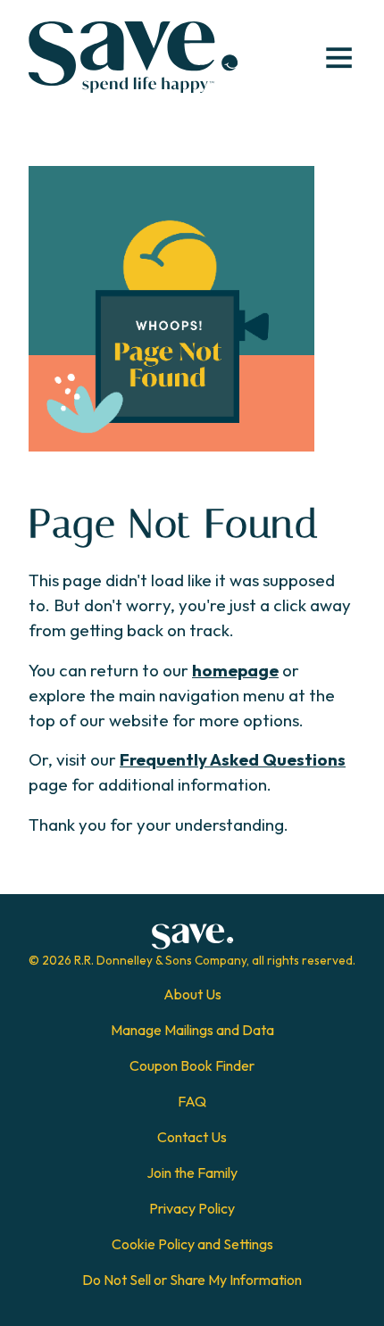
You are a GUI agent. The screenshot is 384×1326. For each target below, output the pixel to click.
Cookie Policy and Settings (192, 1244)
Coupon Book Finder (192, 1065)
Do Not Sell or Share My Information (192, 1280)
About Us (192, 994)
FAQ (192, 1101)
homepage (235, 670)
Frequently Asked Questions (233, 759)
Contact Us (192, 1137)
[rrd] (133, 57)
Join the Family (192, 1172)
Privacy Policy (192, 1208)
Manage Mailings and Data (192, 1030)
